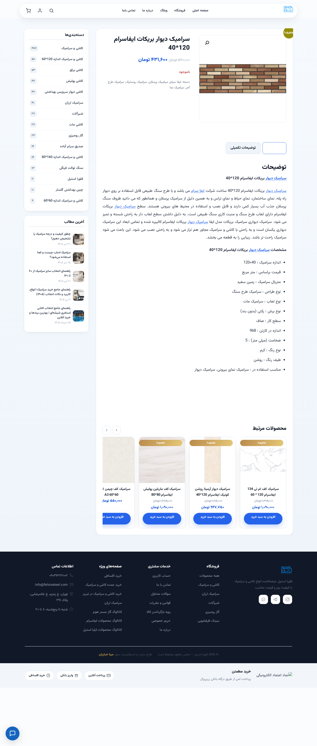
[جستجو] (51, 10)
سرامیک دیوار (275, 178)
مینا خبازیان (106, 654)
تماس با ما (163, 585)
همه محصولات (209, 576)
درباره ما (147, 10)
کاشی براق (57, 70)
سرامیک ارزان (57, 103)
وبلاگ (163, 10)
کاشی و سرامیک (57, 48)
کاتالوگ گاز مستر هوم (107, 612)
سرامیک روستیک (136, 82)
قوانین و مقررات (160, 603)
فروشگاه (179, 10)
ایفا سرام (175, 82)
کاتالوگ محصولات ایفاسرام (104, 621)
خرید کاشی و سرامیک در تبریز (102, 594)
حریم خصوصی (161, 621)
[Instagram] (287, 599)
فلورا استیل (57, 179)
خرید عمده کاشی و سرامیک (103, 585)
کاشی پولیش (57, 81)
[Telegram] (275, 599)
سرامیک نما (177, 87)
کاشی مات (57, 124)
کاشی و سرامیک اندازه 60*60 (57, 200)
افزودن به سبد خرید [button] (263, 516)
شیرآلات (57, 113)
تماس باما (128, 10)
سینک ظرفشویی (208, 621)
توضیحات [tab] (274, 148)
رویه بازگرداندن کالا (159, 612)
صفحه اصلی (200, 10)
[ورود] (40, 10)
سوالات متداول (161, 594)
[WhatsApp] (263, 599)
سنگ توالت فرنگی (57, 168)
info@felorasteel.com (51, 585)
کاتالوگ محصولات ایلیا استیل (102, 630)
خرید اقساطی (113, 576)
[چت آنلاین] (12, 733)
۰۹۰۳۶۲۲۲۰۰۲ (58, 575)
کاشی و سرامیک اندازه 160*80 (57, 157)
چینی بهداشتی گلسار (57, 190)
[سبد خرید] (28, 10)
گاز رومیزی (57, 135)
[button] (207, 43)
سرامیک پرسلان (158, 82)
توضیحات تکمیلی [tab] (243, 148)
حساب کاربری (161, 576)
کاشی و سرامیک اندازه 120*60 (57, 59)
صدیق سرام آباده (57, 146)
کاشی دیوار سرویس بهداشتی (57, 92)
